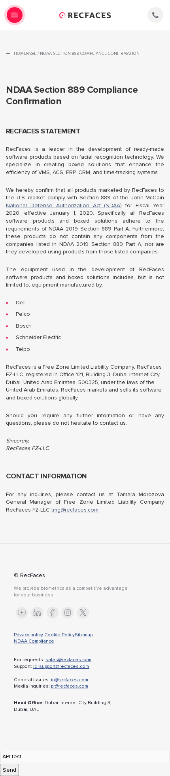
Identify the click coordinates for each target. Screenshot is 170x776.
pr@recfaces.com (69, 686)
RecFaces (85, 15)
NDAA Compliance (34, 641)
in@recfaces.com (69, 680)
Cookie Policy (59, 635)
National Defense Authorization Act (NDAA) (64, 205)
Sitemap (84, 635)
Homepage (25, 53)
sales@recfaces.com (68, 660)
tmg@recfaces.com (74, 509)
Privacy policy (28, 635)
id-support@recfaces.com (61, 666)
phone (155, 15)
